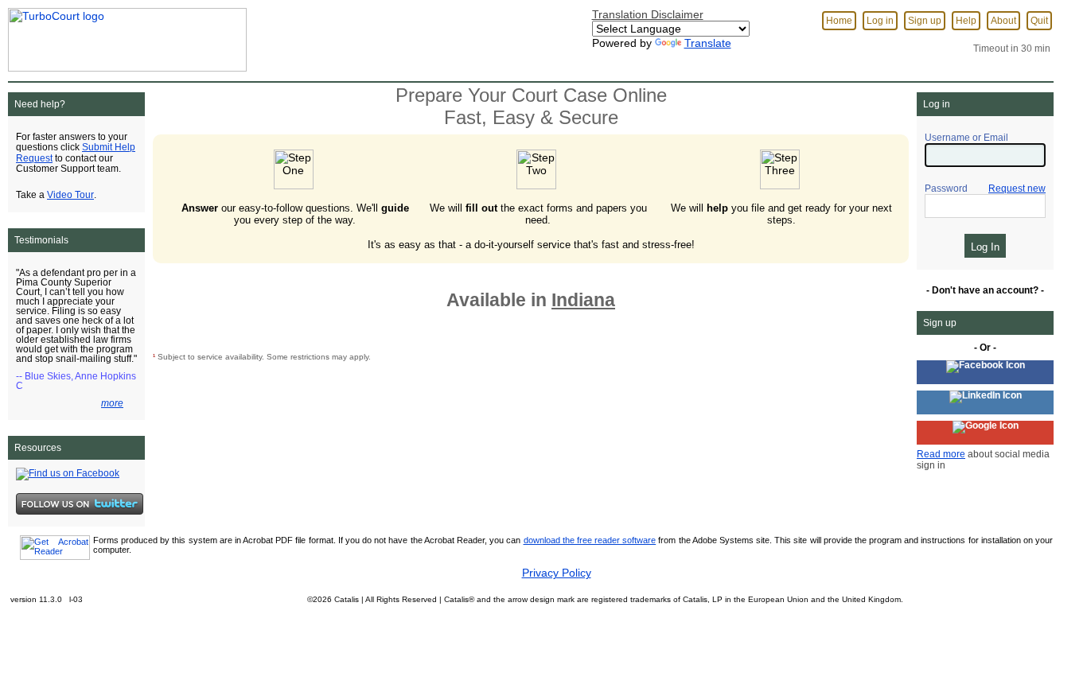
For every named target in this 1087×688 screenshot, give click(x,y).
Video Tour (70, 194)
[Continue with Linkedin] (985, 402)
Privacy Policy (556, 572)
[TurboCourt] (123, 35)
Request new (1017, 188)
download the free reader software (590, 540)
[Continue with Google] (985, 433)
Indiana (583, 300)
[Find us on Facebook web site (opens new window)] (67, 473)
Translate (707, 43)
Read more (941, 454)
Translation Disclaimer (647, 14)
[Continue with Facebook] (985, 372)
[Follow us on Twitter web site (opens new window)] (79, 503)
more (112, 403)
